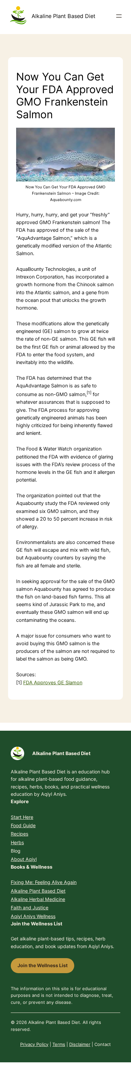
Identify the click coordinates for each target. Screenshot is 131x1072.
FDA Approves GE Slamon (52, 682)
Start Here (22, 817)
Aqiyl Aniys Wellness (33, 916)
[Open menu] (119, 16)
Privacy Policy (34, 1044)
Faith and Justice (29, 907)
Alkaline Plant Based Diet (63, 16)
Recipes (19, 834)
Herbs (17, 842)
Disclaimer (79, 1044)
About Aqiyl (24, 859)
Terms (58, 1044)
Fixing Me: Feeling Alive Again (44, 882)
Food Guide (23, 825)
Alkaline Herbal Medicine (38, 899)
